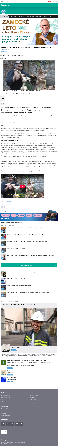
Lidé (40, 16)
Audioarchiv (49, 7)
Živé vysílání (37, 215)
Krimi (13, 215)
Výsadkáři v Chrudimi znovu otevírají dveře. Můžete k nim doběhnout (27, 241)
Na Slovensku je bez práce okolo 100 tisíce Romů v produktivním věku (28, 292)
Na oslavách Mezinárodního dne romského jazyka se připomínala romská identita (31, 272)
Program (42, 7)
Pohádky (20, 215)
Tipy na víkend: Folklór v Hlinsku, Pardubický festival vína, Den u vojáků (28, 234)
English (24, 442)
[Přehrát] (2, 98)
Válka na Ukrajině (5, 395)
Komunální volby (5, 397)
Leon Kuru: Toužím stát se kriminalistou (19, 285)
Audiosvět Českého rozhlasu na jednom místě (11, 222)
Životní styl (4, 16)
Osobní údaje (9, 442)
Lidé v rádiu (33, 399)
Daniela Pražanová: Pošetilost (16, 248)
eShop (3, 402)
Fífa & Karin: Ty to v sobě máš (16, 279)
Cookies (3, 442)
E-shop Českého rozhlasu (10, 301)
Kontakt (32, 404)
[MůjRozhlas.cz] (3, 58)
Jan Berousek (8, 201)
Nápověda (32, 397)
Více (52, 16)
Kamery (55, 7)
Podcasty (3, 413)
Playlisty (35, 16)
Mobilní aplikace (5, 415)
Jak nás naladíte (34, 395)
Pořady (19, 16)
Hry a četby (5, 215)
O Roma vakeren (5, 51)
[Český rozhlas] (5, 1)
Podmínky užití (17, 442)
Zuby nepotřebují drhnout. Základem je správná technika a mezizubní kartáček (30, 255)
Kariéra (31, 402)
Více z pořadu (5, 270)
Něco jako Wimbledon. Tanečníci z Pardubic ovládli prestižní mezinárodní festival (31, 228)
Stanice (3, 399)
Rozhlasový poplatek (35, 406)
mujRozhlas (4, 211)
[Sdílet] (4, 104)
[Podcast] (1, 104)
